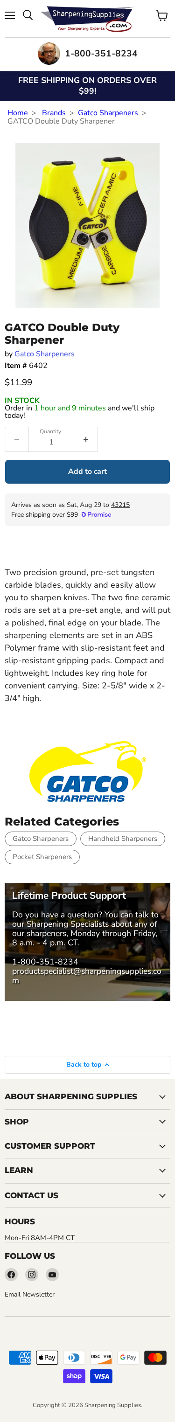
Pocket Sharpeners (42, 856)
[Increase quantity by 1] (86, 439)
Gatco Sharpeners (108, 113)
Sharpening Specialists (68, 924)
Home (17, 113)
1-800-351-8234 (45, 961)
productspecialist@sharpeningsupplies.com (86, 975)
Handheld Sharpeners (122, 838)
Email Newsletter (30, 1294)
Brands (54, 113)
